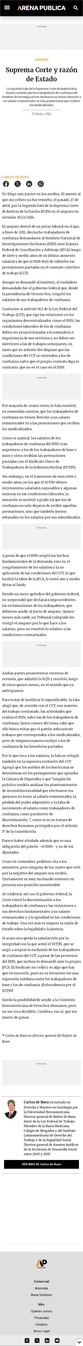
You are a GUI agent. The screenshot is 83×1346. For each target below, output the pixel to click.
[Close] (65, 643)
